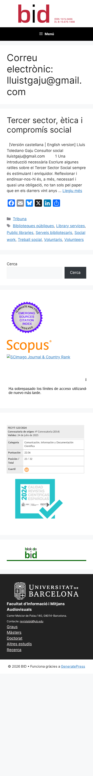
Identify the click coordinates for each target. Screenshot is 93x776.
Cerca (12, 264)
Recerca (14, 650)
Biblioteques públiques (33, 226)
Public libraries (20, 232)
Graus (12, 627)
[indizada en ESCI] (27, 336)
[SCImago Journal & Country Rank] (38, 357)
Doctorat (14, 638)
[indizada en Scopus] (29, 351)
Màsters (14, 632)
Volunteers (74, 239)
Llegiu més (72, 190)
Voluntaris (53, 239)
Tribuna (20, 219)
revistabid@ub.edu (31, 621)
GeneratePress (73, 666)
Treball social (30, 239)
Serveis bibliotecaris (54, 232)
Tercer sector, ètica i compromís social (45, 124)
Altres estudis (19, 644)
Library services (70, 226)
